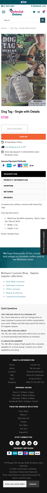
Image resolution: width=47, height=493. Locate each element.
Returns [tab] (8, 192)
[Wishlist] (34, 12)
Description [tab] (10, 174)
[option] (23, 2)
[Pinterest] (23, 443)
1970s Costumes (13, 289)
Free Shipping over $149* (15, 147)
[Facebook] (11, 443)
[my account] (38, 12)
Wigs (8, 293)
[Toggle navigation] (3, 12)
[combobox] (23, 20)
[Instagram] (17, 443)
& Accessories (16, 293)
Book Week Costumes (15, 281)
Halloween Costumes (15, 285)
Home (3, 28)
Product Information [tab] (16, 180)
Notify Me (23, 137)
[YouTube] (29, 443)
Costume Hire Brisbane (16, 296)
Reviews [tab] (8, 197)
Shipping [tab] (8, 186)
